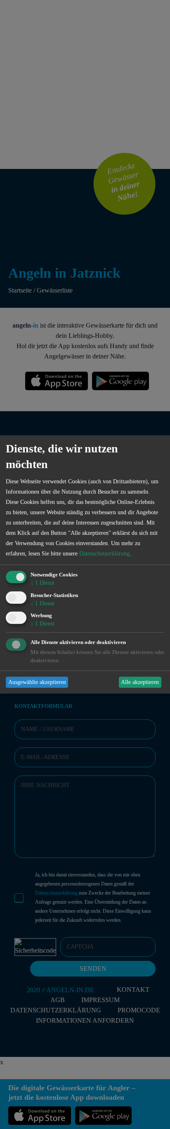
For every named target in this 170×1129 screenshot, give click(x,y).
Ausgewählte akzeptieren (37, 682)
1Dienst (42, 583)
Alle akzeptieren (140, 682)
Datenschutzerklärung (104, 553)
